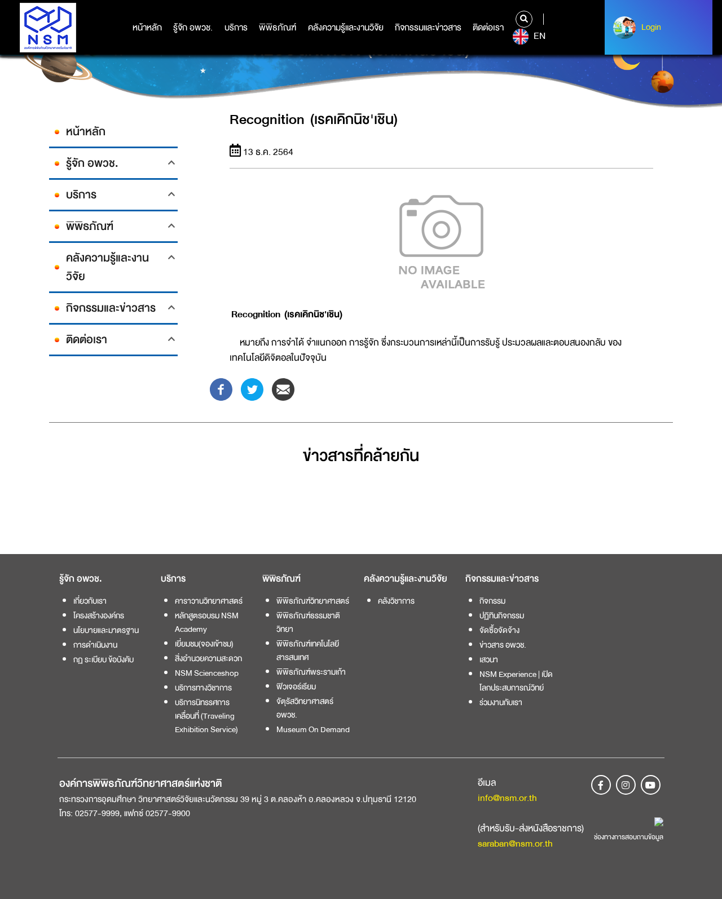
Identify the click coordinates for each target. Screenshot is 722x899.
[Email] (283, 388)
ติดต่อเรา (488, 27)
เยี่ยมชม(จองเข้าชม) (204, 643)
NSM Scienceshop (207, 673)
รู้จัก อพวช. (193, 27)
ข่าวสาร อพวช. (502, 645)
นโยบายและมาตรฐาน (106, 630)
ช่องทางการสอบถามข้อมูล (628, 837)
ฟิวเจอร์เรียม (296, 686)
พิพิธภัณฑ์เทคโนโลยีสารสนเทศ (307, 650)
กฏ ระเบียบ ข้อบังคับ (103, 659)
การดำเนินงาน (95, 645)
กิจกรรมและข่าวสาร (428, 27)
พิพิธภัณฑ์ (277, 27)
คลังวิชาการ (396, 601)
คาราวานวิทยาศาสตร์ (209, 601)
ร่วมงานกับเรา (500, 702)
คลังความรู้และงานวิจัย (346, 27)
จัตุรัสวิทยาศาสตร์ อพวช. (304, 707)
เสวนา (488, 659)
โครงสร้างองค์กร (98, 615)
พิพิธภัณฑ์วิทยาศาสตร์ (312, 601)
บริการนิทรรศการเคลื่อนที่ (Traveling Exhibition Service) (206, 716)
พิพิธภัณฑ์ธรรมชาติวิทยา (308, 622)
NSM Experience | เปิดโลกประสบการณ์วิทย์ (516, 680)
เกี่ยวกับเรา (90, 601)
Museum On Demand (313, 729)
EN (538, 36)
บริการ (236, 27)
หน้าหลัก (147, 27)
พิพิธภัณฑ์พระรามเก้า (311, 672)
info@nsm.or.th (507, 797)
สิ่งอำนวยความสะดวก (208, 658)
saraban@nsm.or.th (515, 843)
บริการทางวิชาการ (203, 687)
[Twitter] (252, 388)
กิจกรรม (492, 601)
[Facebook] (221, 388)
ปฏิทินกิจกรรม (501, 615)
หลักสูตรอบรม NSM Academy (207, 622)
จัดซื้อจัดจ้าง (499, 630)
